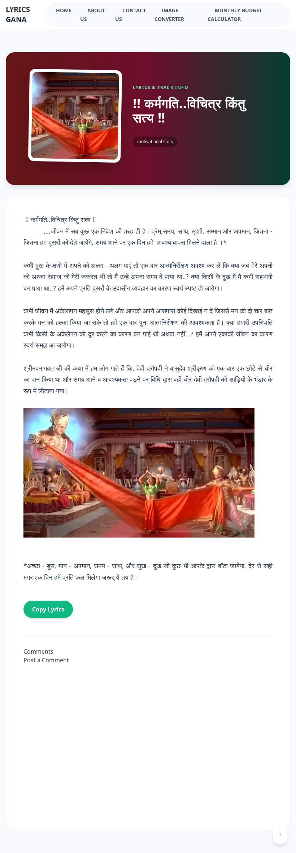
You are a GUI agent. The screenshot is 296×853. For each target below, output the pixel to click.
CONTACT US (130, 14)
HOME (63, 10)
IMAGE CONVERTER (169, 14)
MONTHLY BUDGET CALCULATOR (235, 14)
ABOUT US (92, 14)
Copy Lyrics (48, 609)
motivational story (155, 141)
